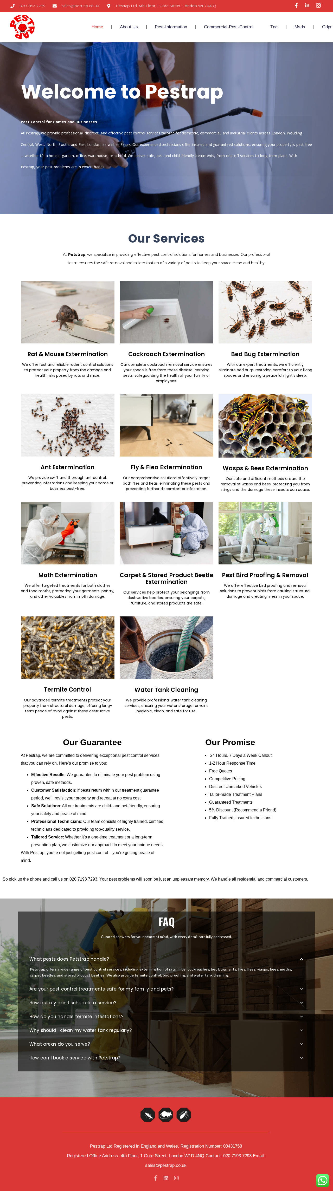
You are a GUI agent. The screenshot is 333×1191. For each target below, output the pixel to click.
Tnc (274, 26)
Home (97, 26)
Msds (299, 26)
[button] (166, 959)
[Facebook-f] (155, 1178)
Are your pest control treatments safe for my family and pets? (101, 989)
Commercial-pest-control (228, 26)
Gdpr (327, 26)
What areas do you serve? (59, 1044)
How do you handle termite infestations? (76, 1016)
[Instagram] (176, 1178)
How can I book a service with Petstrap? (74, 1058)
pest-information (171, 26)
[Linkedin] (166, 1178)
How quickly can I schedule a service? (72, 1003)
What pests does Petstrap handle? (69, 959)
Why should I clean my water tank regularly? (80, 1030)
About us (129, 26)
